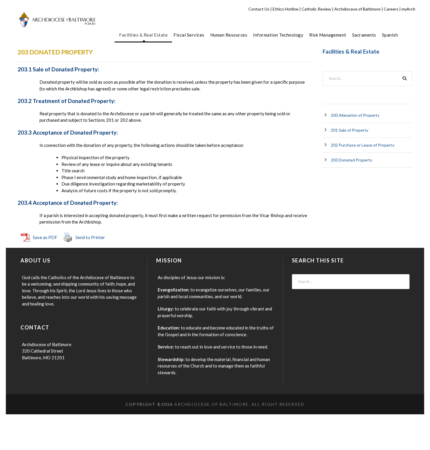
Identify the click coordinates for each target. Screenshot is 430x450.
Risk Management (327, 34)
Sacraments (364, 34)
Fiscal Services (188, 34)
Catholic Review (316, 8)
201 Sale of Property (349, 130)
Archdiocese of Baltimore (357, 8)
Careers (391, 8)
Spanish (390, 34)
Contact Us (258, 8)
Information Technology (278, 34)
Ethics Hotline (285, 8)
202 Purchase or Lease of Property (362, 144)
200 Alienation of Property (355, 115)
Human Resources (228, 34)
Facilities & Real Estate (143, 34)
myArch (408, 8)
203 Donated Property (351, 159)
